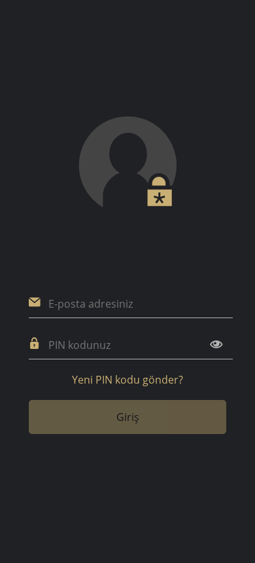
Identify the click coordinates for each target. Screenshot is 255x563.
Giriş (127, 417)
